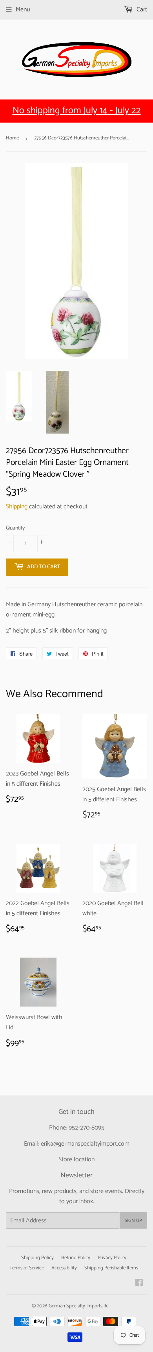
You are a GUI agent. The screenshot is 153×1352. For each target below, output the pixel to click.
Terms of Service (26, 1268)
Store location (76, 1159)
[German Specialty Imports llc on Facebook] (139, 1283)
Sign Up (133, 1220)
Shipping (16, 506)
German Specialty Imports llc (78, 1306)
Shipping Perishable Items (111, 1268)
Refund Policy (75, 1258)
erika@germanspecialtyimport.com (85, 1144)
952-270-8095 (86, 1127)
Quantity (15, 528)
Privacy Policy (112, 1258)
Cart (141, 9)
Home (12, 138)
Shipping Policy (37, 1258)
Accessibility (64, 1268)
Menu (23, 9)
